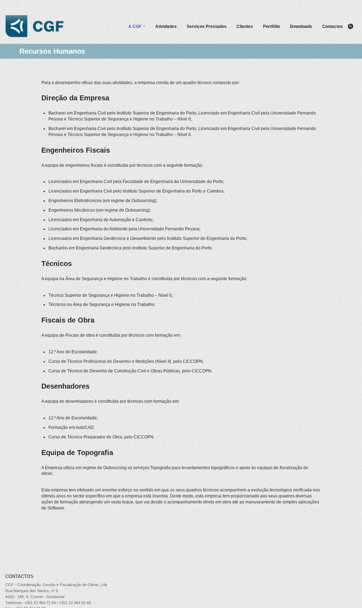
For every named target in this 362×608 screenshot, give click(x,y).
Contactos (332, 26)
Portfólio (271, 26)
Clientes (245, 26)
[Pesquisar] (350, 26)
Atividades (166, 26)
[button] (144, 26)
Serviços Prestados (207, 26)
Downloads (301, 26)
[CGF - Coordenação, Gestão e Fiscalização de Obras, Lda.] (34, 26)
